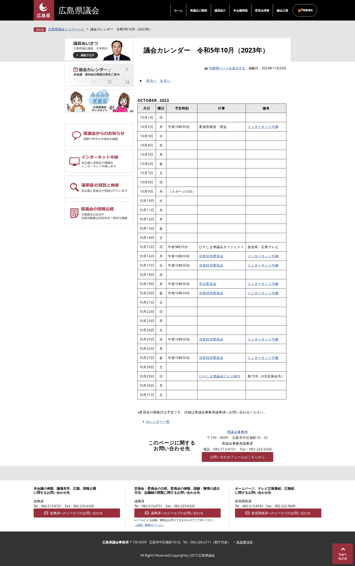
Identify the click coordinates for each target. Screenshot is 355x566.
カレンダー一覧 (158, 421)
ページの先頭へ (342, 553)
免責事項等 (244, 542)
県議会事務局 (237, 432)
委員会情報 (262, 10)
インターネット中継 (263, 126)
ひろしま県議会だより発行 (220, 376)
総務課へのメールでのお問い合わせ (76, 513)
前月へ (151, 80)
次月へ (165, 80)
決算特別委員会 (211, 256)
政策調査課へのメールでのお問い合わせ (281, 513)
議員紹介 (220, 10)
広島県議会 (78, 10)
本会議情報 (240, 10)
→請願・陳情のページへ (149, 525)
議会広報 (282, 10)
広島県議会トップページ (66, 29)
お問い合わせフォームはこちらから (237, 457)
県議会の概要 (198, 10)
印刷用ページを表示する (227, 68)
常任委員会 (207, 284)
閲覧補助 (308, 10)
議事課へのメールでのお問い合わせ (177, 513)
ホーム (178, 10)
